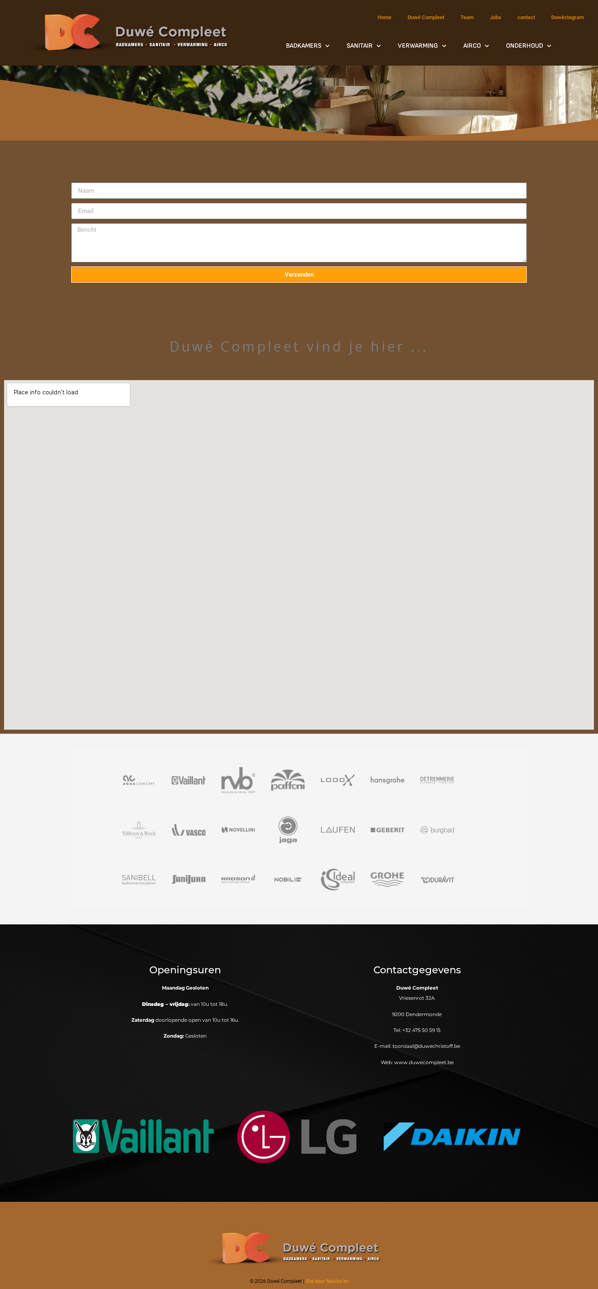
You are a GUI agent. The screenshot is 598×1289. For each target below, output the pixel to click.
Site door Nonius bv (327, 1281)
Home (384, 17)
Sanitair (360, 46)
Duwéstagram (567, 17)
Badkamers (303, 46)
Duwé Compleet (426, 17)
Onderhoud (524, 46)
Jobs (495, 17)
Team (467, 17)
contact (526, 17)
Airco (472, 46)
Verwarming (418, 46)
